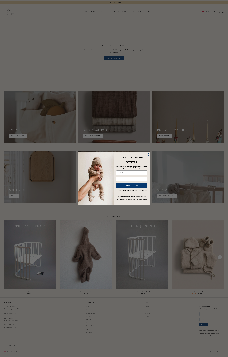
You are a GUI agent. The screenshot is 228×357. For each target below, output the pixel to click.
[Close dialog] (147, 154)
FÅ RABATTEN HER (132, 185)
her (139, 192)
